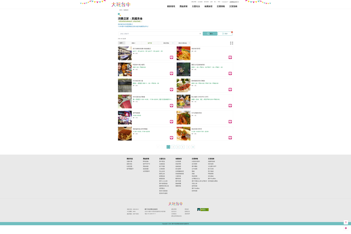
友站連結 (211, 176)
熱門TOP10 (146, 164)
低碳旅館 (178, 166)
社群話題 (129, 166)
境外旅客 (206, 2)
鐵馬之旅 (162, 173)
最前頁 (158, 147)
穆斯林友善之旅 (164, 186)
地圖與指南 (211, 161)
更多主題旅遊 (163, 191)
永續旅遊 (162, 164)
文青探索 (162, 169)
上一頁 (163, 147)
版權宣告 (187, 211)
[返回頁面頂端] (346, 222)
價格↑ (133, 43)
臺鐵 (193, 171)
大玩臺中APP (212, 166)
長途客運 (194, 176)
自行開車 (194, 164)
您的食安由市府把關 (124, 24)
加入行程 (171, 57)
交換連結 (174, 214)
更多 (226, 34)
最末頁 (193, 147)
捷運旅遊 (162, 176)
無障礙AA (205, 209)
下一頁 (188, 147)
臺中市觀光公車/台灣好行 (199, 181)
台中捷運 (194, 169)
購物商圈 (178, 183)
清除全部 (200, 33)
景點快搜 (145, 166)
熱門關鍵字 (130, 169)
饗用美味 (178, 178)
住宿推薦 (178, 161)
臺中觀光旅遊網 (121, 4)
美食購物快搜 (180, 173)
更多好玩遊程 (163, 193)
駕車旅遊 (194, 186)
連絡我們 (187, 214)
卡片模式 (231, 43)
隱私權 (187, 209)
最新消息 (129, 164)
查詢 (211, 34)
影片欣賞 (211, 169)
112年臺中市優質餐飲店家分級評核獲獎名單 (132, 26)
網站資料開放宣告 (176, 216)
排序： (122, 43)
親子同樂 (162, 166)
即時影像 (145, 161)
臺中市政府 (175, 204)
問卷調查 (211, 173)
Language (224, 2)
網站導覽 (193, 2)
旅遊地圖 (145, 169)
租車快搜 (194, 191)
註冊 (211, 2)
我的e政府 (198, 209)
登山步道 (162, 171)
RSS (219, 2)
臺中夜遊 (162, 161)
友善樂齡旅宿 (180, 171)
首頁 (120, 10)
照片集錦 (211, 171)
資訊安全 (174, 211)
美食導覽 (178, 164)
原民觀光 (162, 188)
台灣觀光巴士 (196, 178)
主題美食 (178, 176)
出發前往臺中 (196, 161)
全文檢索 (200, 2)
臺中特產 (178, 181)
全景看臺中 (146, 171)
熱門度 (150, 43)
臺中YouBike (195, 188)
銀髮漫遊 (162, 178)
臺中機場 (194, 166)
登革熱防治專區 (213, 181)
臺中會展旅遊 (163, 183)
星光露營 (178, 169)
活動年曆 (129, 161)
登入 (215, 2)
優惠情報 (178, 186)
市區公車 (194, 183)
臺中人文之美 (163, 181)
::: (189, 1)
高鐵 (193, 173)
